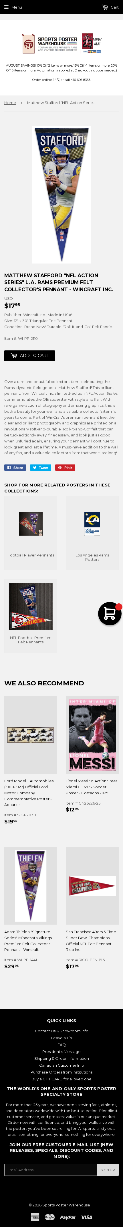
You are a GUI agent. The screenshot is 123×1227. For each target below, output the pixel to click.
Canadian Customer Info (61, 1065)
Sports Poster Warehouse (66, 1205)
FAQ (61, 1044)
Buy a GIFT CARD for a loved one (61, 1079)
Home (10, 102)
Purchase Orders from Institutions (61, 1072)
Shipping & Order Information (61, 1058)
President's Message (61, 1051)
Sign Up (108, 1170)
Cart (114, 7)
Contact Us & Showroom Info (61, 1031)
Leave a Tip (61, 1038)
